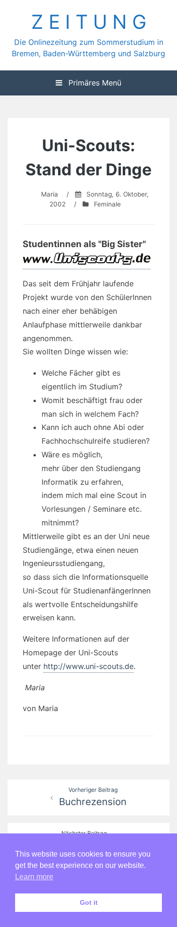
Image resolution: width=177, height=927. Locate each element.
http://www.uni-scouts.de (88, 666)
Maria (49, 194)
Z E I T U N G (88, 22)
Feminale (107, 204)
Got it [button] (89, 902)
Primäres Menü (93, 82)
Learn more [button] (34, 877)
